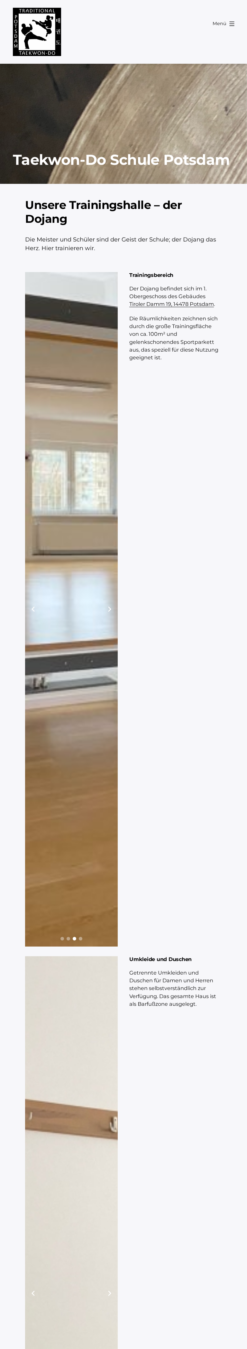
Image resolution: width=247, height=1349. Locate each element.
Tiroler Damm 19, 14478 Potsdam (171, 304)
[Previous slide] (33, 609)
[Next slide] (109, 609)
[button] (62, 938)
